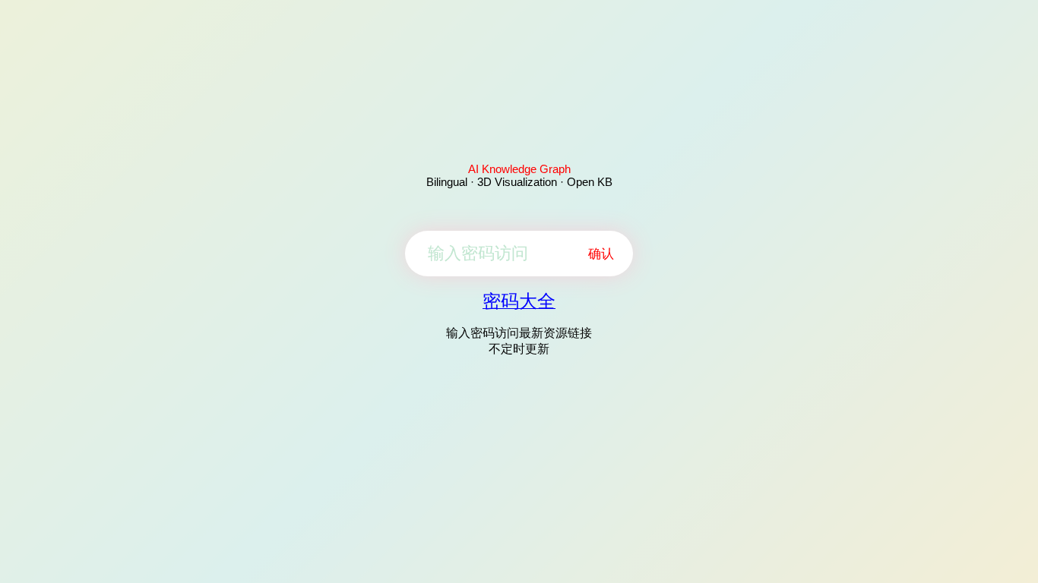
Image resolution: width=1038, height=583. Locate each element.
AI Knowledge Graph (519, 168)
